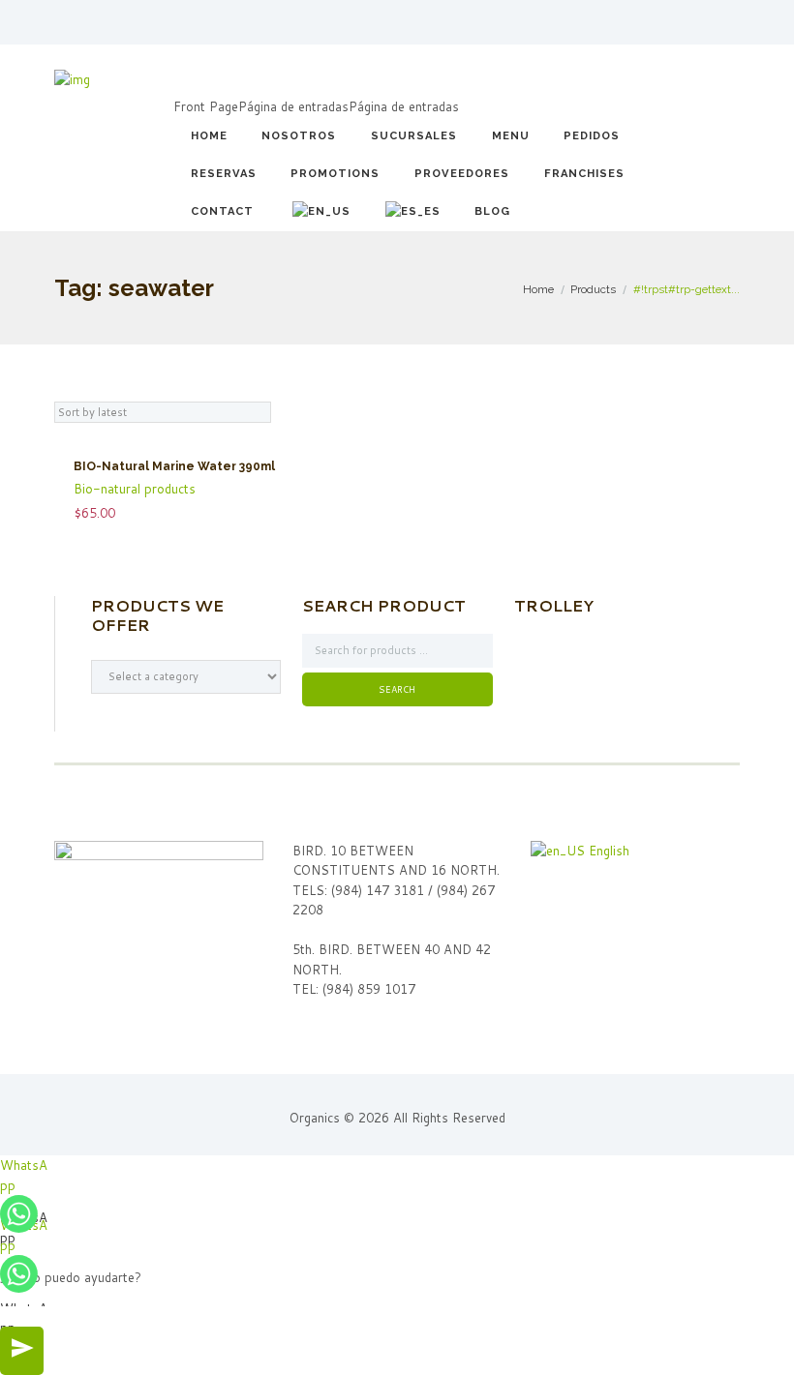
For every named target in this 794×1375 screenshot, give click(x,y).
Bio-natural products (135, 488)
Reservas (224, 173)
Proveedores (461, 173)
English (607, 850)
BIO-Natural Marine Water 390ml (174, 466)
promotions (335, 173)
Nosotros (298, 136)
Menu (511, 136)
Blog (492, 211)
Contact (222, 211)
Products (593, 289)
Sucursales (414, 136)
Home (209, 136)
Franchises (584, 173)
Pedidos (592, 136)
